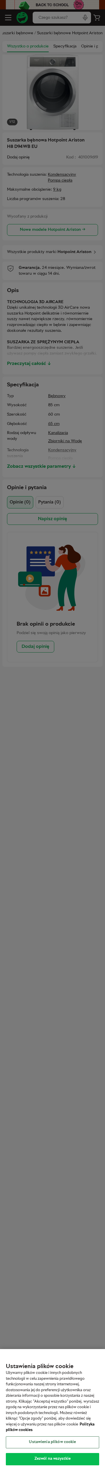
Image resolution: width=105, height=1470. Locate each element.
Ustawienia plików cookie (52, 1442)
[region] (52, 1409)
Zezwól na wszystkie (52, 1459)
